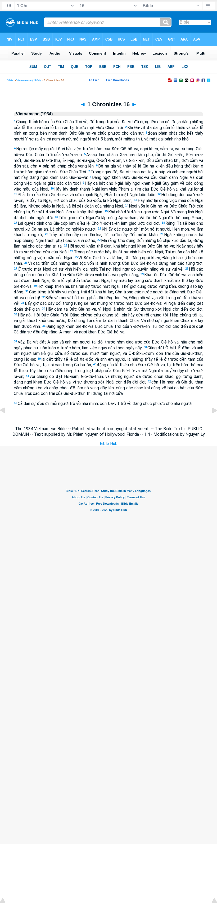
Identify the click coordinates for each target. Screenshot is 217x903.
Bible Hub (108, 443)
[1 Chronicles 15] (6, 422)
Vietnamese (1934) (28, 80)
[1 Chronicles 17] (210, 422)
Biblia (10, 80)
